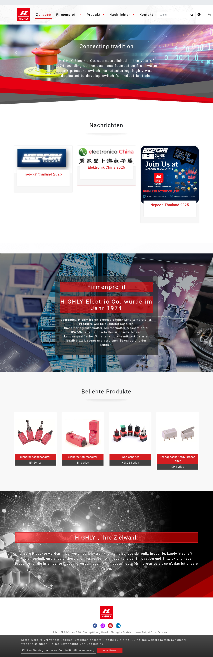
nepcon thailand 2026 (43, 174)
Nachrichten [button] (120, 14)
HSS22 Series (130, 462)
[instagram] (102, 625)
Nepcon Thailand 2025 (169, 205)
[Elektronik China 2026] (106, 156)
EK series (83, 462)
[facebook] (95, 625)
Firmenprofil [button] (67, 14)
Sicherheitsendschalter (35, 457)
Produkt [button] (94, 14)
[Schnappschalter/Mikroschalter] (177, 433)
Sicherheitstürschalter (82, 457)
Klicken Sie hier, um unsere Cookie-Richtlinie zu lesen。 (59, 650)
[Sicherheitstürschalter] (83, 433)
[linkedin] (118, 625)
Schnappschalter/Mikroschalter (177, 459)
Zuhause (44, 14)
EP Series (35, 462)
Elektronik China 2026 (106, 167)
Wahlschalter (130, 457)
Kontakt (146, 14)
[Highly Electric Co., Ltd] (23, 15)
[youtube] (110, 625)
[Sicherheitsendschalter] (35, 433)
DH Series (177, 466)
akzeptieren (109, 650)
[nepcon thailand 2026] (43, 159)
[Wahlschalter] (130, 433)
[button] (16, 52)
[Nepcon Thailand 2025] (170, 174)
